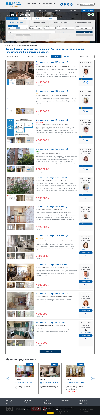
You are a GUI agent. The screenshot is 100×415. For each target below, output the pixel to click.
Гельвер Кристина (85, 307)
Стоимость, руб (33, 26)
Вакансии (57, 10)
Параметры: (10, 34)
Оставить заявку (65, 400)
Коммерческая (27, 400)
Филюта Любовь (86, 134)
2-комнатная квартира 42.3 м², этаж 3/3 (52, 207)
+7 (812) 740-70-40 (33, 4)
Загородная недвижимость (61, 22)
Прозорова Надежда (86, 332)
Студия (9, 28)
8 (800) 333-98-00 (49, 3)
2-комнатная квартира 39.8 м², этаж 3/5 (52, 293)
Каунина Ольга (86, 249)
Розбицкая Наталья (86, 105)
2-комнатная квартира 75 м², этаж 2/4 (51, 178)
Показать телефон (86, 79)
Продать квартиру (88, 10)
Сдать (50, 18)
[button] (7, 70)
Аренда (7, 403)
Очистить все (84, 35)
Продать (25, 18)
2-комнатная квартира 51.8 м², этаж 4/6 (52, 235)
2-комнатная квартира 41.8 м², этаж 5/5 (52, 149)
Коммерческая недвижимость (83, 22)
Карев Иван (86, 278)
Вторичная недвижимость (17, 22)
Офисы (28, 10)
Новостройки (8, 400)
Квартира (13, 26)
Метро (78, 26)
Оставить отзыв (65, 402)
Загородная (27, 402)
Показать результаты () (84, 32)
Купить (12, 18)
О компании (72, 10)
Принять (50, 413)
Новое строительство (39, 22)
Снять (37, 18)
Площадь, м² (47, 26)
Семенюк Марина (86, 163)
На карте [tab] (66, 56)
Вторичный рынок (9, 402)
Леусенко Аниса (86, 76)
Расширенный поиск (65, 32)
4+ (26, 28)
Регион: (77, 4)
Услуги (8, 10)
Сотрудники (42, 10)
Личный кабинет (47, 403)
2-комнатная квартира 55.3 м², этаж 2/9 (52, 62)
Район (58, 26)
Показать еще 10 (50, 351)
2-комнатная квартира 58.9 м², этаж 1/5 (52, 91)
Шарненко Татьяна (85, 220)
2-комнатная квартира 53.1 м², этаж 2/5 (52, 322)
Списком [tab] (56, 56)
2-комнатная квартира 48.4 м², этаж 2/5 (52, 120)
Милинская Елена (86, 191)
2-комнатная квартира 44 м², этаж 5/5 (51, 264)
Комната (23, 26)
